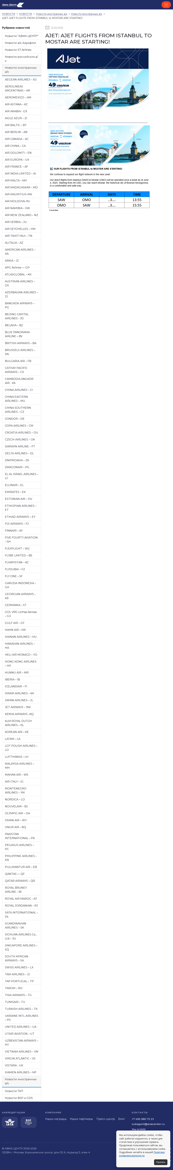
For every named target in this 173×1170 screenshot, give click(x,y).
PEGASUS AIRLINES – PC (19, 847)
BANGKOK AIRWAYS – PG (19, 305)
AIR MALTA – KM (16, 180)
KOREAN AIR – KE (17, 732)
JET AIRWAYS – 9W (18, 707)
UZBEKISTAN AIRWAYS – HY (21, 1042)
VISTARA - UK (14, 1065)
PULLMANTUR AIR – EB (21, 867)
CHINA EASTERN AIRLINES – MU (16, 398)
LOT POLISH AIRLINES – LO (21, 747)
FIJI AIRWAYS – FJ (17, 523)
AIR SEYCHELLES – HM (20, 229)
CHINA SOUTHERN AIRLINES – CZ (18, 409)
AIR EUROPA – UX (17, 159)
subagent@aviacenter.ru (148, 1124)
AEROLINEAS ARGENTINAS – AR (17, 88)
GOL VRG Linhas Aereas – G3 (21, 614)
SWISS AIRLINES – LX (19, 967)
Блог (121, 1119)
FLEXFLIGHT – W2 (17, 548)
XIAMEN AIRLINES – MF (20, 1072)
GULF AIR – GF (14, 623)
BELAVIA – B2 (14, 325)
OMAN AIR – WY (16, 820)
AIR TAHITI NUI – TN (18, 235)
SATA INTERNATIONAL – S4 (21, 914)
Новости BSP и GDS (19, 1098)
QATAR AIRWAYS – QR (20, 880)
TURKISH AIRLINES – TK (21, 1009)
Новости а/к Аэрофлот (20, 43)
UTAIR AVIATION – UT (19, 1033)
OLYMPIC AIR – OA (17, 813)
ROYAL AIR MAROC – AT (21, 898)
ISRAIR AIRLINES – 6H (19, 693)
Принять (160, 1162)
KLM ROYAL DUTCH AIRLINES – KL (18, 723)
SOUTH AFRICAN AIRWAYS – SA (16, 958)
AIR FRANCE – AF (16, 166)
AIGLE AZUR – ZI (16, 118)
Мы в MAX (139, 1129)
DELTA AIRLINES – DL (19, 453)
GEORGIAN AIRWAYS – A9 (20, 596)
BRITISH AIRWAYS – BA (20, 343)
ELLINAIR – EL (14, 485)
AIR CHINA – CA (15, 145)
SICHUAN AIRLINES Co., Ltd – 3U (20, 936)
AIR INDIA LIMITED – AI (20, 173)
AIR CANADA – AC (17, 139)
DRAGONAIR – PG (17, 467)
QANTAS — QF (15, 874)
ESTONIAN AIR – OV (18, 499)
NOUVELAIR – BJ (16, 806)
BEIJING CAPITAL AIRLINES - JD (17, 316)
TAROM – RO (13, 988)
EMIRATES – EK (15, 492)
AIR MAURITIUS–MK (18, 194)
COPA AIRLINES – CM (19, 425)
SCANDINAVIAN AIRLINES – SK (15, 925)
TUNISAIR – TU (15, 1002)
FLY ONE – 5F (14, 576)
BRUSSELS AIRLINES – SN (20, 352)
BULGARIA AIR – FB (18, 361)
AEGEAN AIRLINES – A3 (20, 79)
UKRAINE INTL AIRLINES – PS (21, 1017)
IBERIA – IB (12, 679)
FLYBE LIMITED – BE (18, 555)
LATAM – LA (12, 739)
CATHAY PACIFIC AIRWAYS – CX (16, 370)
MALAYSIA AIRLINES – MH (19, 765)
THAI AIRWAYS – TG (18, 995)
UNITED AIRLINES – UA (20, 1026)
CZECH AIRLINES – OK (20, 439)
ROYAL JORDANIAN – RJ (21, 905)
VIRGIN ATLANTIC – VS (20, 1058)
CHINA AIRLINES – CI (19, 390)
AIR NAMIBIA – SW (17, 208)
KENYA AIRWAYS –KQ (19, 714)
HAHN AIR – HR (15, 629)
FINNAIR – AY (14, 530)
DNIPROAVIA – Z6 (17, 460)
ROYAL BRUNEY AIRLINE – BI (16, 889)
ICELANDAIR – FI (16, 686)
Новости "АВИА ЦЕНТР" (21, 36)
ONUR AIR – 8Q (15, 827)
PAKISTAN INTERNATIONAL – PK (20, 836)
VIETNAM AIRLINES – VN (21, 1051)
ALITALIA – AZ (14, 242)
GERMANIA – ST (16, 605)
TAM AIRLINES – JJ (17, 974)
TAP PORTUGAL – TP (19, 981)
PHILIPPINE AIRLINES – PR (21, 858)
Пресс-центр (105, 1119)
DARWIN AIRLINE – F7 (20, 446)
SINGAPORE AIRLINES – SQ (21, 947)
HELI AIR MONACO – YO (21, 654)
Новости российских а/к (21, 58)
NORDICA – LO (15, 799)
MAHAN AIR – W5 (16, 774)
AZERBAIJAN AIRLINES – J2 (21, 294)
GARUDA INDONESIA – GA (20, 585)
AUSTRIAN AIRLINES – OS (20, 283)
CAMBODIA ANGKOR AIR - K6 (19, 381)
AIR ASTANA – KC (16, 104)
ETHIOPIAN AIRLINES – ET (20, 508)
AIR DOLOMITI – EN (18, 152)
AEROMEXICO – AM (18, 97)
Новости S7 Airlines (18, 49)
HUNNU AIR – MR (17, 672)
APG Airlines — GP (17, 267)
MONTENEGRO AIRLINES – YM (15, 790)
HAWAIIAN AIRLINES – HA (20, 645)
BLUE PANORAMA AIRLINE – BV (17, 334)
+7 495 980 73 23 (143, 1119)
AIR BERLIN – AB (16, 132)
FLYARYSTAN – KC (17, 562)
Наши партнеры (81, 1119)
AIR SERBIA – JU (16, 222)
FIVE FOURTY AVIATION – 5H (21, 539)
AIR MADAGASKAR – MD (21, 187)
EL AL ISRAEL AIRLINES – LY (21, 476)
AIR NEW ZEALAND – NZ (21, 215)
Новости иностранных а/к (20, 69)
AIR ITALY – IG (14, 781)
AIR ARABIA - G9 (16, 111)
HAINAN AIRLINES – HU (21, 636)
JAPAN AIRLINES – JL (19, 700)
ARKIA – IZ (12, 260)
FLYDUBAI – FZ (15, 569)
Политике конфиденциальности (142, 1154)
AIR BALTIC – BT (16, 125)
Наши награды (56, 1119)
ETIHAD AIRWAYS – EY (20, 516)
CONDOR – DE (14, 418)
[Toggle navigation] (166, 4)
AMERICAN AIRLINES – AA (20, 251)
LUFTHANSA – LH (16, 756)
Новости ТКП (14, 1091)
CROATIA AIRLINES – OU (21, 432)
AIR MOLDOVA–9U (17, 201)
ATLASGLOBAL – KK (18, 274)
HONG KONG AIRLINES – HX (20, 663)
